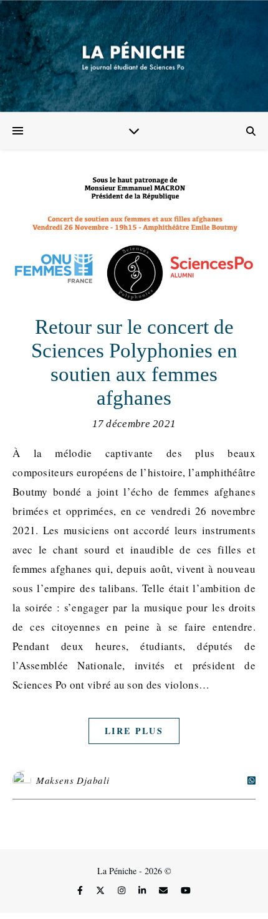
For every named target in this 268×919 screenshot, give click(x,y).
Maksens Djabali (73, 780)
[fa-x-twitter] (101, 891)
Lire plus (134, 730)
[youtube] (186, 891)
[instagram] (123, 891)
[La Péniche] (134, 56)
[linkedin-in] (143, 891)
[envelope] (164, 891)
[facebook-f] (81, 891)
